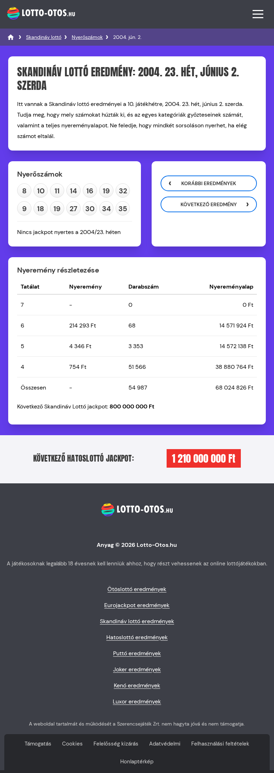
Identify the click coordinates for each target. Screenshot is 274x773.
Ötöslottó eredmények (136, 589)
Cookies (72, 743)
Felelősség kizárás (115, 743)
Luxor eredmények (137, 701)
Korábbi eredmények (208, 183)
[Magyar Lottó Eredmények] (10, 37)
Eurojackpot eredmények (136, 605)
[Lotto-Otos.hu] (40, 23)
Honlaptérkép (136, 761)
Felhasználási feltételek (220, 743)
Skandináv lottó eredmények (137, 621)
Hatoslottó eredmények (137, 637)
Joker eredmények (137, 669)
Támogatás (38, 743)
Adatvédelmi (165, 743)
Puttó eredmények (137, 653)
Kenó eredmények (137, 685)
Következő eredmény (209, 204)
